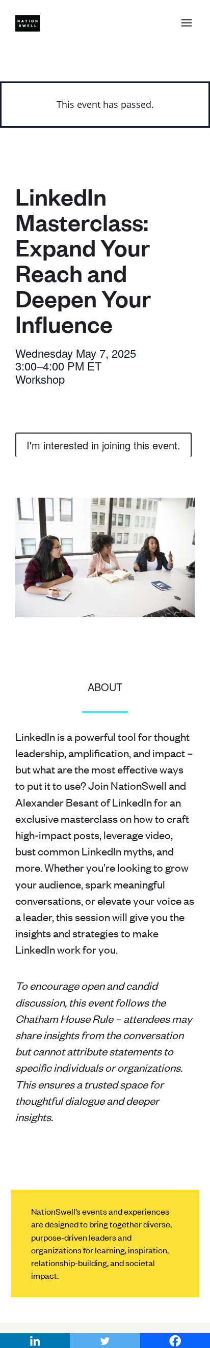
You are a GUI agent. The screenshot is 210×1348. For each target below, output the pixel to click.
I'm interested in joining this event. (103, 445)
